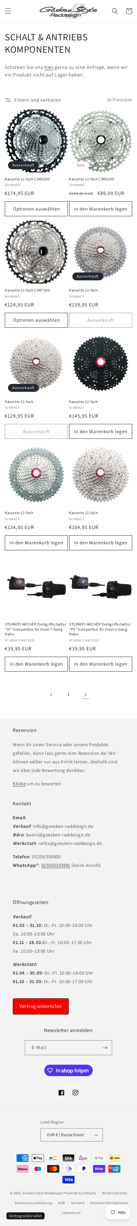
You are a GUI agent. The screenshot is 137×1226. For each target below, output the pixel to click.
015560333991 (55, 865)
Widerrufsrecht (114, 1193)
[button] (8, 11)
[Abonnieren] (105, 1047)
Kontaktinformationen (109, 1203)
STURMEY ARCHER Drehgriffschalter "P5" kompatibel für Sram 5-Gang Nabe (100, 629)
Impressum (71, 1212)
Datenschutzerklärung (33, 1203)
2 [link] (85, 694)
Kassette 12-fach (83, 290)
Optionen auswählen (36, 209)
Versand (78, 1203)
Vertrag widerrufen (40, 1006)
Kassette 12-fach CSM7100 (27, 290)
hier (48, 67)
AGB (61, 1203)
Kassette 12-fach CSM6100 (91, 179)
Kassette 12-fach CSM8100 (27, 179)
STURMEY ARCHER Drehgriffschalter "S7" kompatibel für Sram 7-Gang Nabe (35, 629)
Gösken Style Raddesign (42, 1193)
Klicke (19, 783)
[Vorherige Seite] (51, 694)
